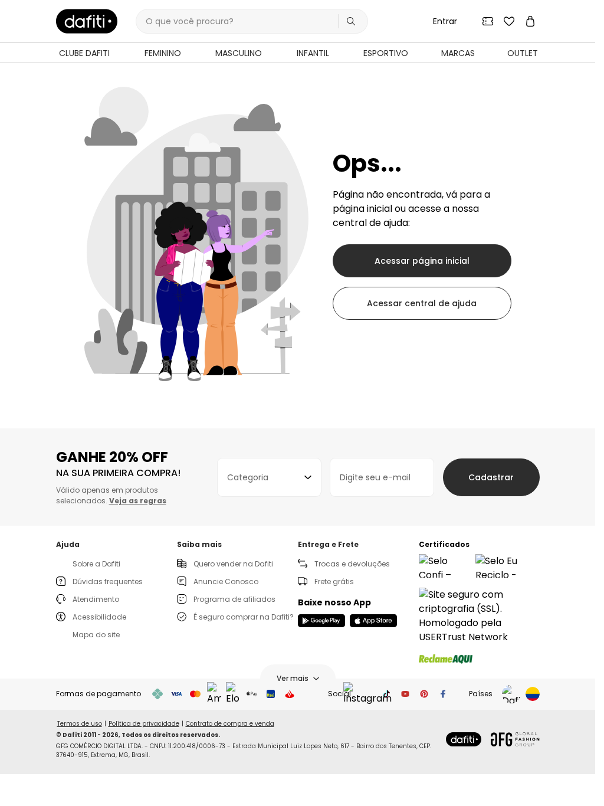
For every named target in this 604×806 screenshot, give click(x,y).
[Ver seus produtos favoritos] (509, 21)
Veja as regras (137, 501)
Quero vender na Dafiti (233, 564)
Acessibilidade (99, 617)
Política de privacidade (144, 723)
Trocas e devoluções (352, 564)
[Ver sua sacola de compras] (530, 21)
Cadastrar (491, 477)
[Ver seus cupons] (487, 21)
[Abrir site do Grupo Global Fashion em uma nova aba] (515, 739)
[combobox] (269, 477)
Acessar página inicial (422, 261)
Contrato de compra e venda (230, 723)
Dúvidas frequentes (108, 581)
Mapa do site (96, 635)
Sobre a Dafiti (96, 564)
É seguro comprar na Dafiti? (243, 617)
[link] (86, 21)
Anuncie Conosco (225, 581)
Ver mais (292, 678)
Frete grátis (334, 581)
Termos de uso (79, 723)
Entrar (445, 21)
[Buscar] (351, 21)
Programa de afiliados (234, 599)
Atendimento (96, 599)
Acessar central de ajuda (422, 303)
